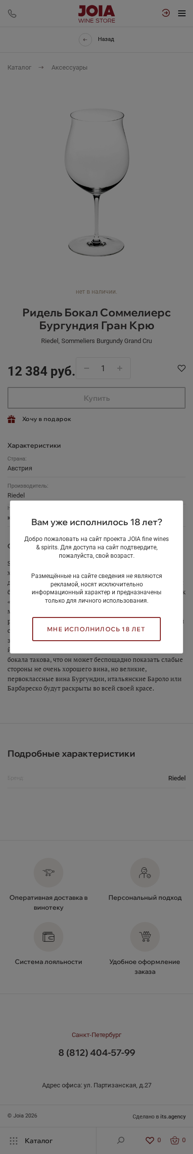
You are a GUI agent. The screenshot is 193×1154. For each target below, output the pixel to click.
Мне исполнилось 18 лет (96, 629)
